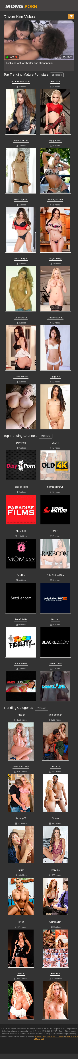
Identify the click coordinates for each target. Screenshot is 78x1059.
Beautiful (55, 973)
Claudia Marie (21, 376)
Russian (21, 715)
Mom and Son (55, 715)
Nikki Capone (21, 199)
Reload (58, 75)
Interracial (55, 766)
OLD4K (55, 443)
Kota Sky (55, 81)
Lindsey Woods (55, 317)
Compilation (55, 922)
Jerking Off (21, 818)
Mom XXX (21, 531)
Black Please (21, 663)
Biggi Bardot (55, 140)
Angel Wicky (55, 258)
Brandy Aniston (55, 199)
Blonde (20, 973)
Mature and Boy (21, 766)
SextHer (21, 575)
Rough (21, 870)
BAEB (55, 531)
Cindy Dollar (21, 317)
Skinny (55, 818)
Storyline (55, 870)
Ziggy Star (55, 376)
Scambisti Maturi (55, 487)
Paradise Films (21, 487)
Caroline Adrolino (21, 81)
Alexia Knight (20, 258)
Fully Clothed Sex (55, 575)
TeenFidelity (21, 619)
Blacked (55, 619)
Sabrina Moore (21, 140)
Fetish (21, 922)
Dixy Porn (21, 443)
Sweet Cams (55, 663)
